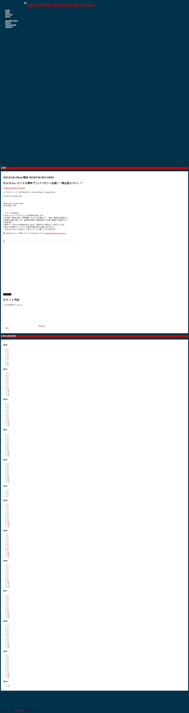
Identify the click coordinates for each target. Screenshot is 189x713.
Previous (41, 326)
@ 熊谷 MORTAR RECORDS (14, 188)
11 (8, 393)
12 (8, 395)
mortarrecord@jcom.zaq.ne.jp (55, 233)
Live (7, 19)
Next (7, 328)
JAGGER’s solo (11, 21)
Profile (8, 15)
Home (7, 11)
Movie (8, 23)
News (7, 13)
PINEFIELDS (19, 710)
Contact (9, 27)
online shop (10, 25)
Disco (7, 17)
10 (8, 391)
